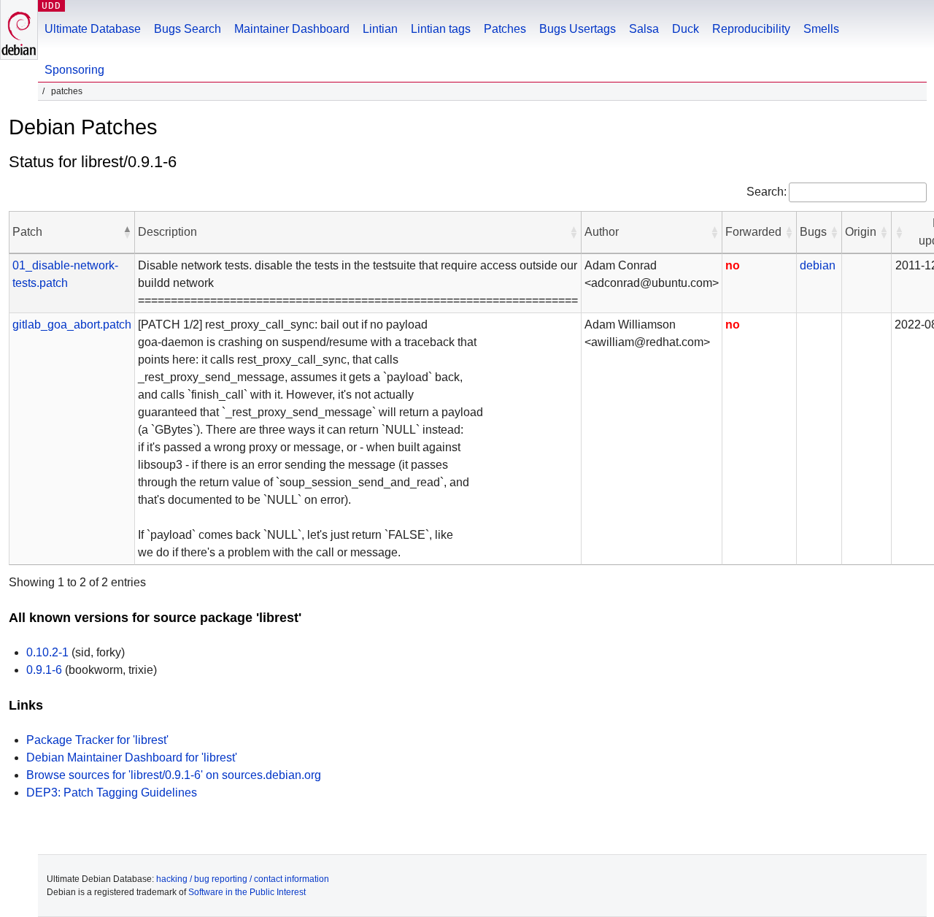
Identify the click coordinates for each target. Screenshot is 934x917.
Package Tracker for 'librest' (97, 740)
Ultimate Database (93, 29)
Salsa (644, 29)
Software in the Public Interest (247, 892)
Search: (766, 191)
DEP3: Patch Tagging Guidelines (111, 792)
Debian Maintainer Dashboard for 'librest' (131, 757)
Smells (821, 29)
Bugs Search (187, 29)
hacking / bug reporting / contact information (242, 879)
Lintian (380, 29)
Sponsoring (74, 70)
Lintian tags (441, 29)
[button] (127, 232)
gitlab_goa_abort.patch (71, 324)
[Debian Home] (19, 29)
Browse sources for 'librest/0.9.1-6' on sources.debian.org (173, 775)
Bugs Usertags (577, 29)
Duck (685, 29)
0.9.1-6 (44, 670)
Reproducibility (751, 29)
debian (817, 265)
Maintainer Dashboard (292, 29)
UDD (51, 5)
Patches (505, 29)
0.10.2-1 (47, 652)
